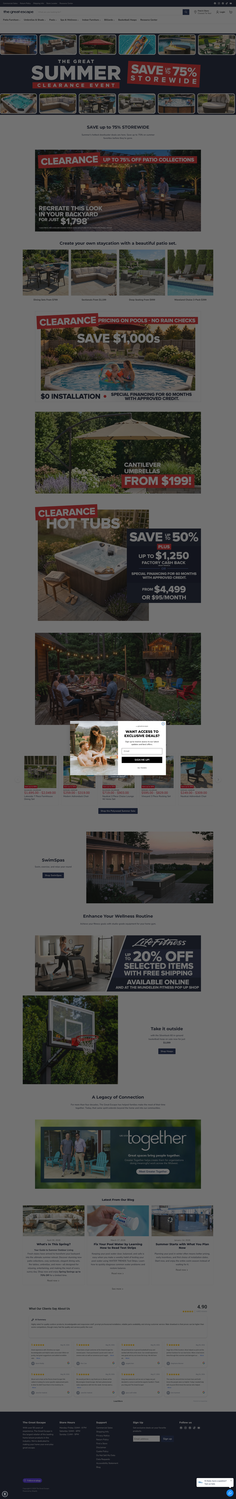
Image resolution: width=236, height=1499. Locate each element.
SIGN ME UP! (142, 760)
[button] (5, 1494)
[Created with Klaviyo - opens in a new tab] (118, 776)
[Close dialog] (163, 723)
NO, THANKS (142, 768)
